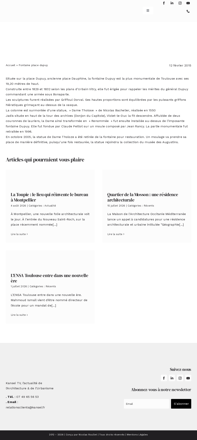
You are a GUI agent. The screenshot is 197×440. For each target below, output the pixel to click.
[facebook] (164, 3)
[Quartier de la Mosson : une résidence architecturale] (147, 178)
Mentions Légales (137, 434)
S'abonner (181, 404)
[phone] (188, 11)
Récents (149, 205)
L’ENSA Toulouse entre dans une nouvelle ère (49, 278)
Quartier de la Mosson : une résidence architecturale (142, 197)
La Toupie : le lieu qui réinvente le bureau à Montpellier (49, 197)
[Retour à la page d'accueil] (21, 9)
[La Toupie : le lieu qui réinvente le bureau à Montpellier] (50, 178)
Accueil (10, 65)
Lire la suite (18, 234)
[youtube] (188, 3)
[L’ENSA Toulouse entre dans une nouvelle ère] (50, 259)
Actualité (50, 205)
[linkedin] (172, 3)
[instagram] (180, 3)
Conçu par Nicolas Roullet (81, 434)
